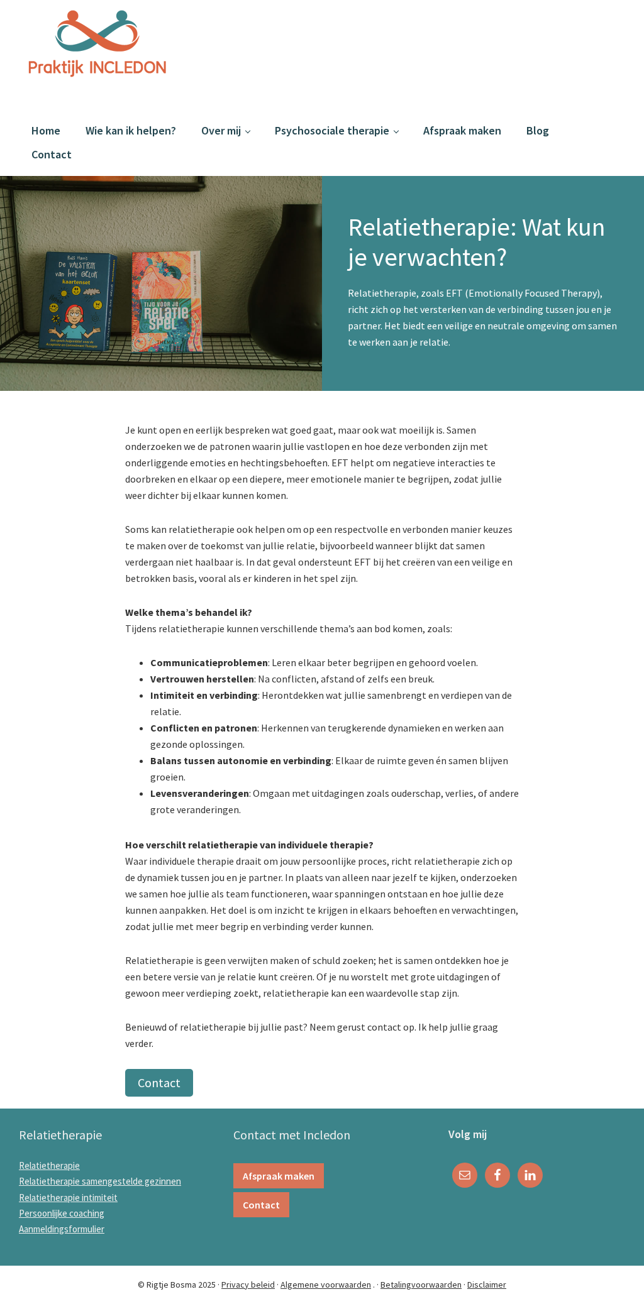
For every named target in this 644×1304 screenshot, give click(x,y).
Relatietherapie (49, 1165)
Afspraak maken (278, 1176)
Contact (159, 1082)
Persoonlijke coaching (61, 1213)
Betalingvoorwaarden (421, 1284)
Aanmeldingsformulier (61, 1229)
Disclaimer (486, 1284)
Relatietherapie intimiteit (68, 1197)
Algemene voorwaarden (325, 1284)
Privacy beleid (248, 1284)
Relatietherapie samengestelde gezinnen (100, 1181)
